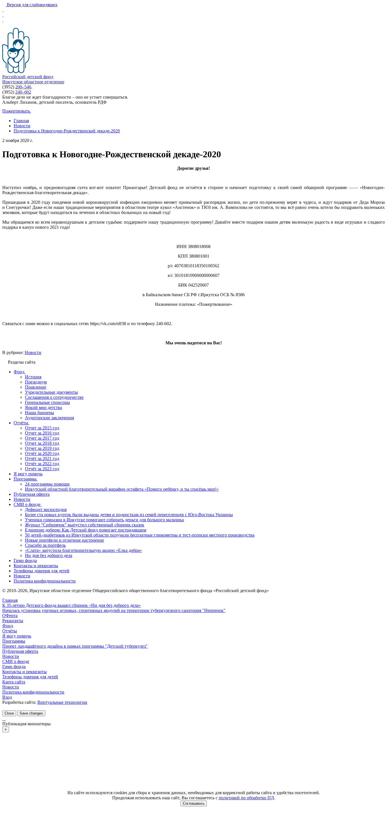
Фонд (7, 625)
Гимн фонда (13, 666)
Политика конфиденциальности (33, 692)
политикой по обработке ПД (246, 797)
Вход (7, 697)
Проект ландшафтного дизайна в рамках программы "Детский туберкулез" (75, 646)
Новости (33, 352)
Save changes (31, 713)
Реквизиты (12, 620)
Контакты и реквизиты (24, 671)
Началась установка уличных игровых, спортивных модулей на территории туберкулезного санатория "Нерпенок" (114, 610)
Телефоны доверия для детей (30, 676)
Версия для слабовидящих (32, 4)
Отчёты (9, 630)
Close (9, 713)
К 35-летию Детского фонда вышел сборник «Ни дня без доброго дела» (71, 605)
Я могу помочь (16, 635)
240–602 (23, 92)
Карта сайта (13, 681)
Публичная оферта (20, 651)
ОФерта (10, 615)
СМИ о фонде (15, 661)
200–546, (23, 86)
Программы (13, 641)
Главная (10, 600)
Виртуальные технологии (62, 702)
